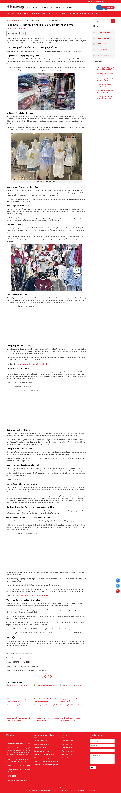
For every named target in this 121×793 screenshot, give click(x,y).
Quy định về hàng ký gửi (42, 751)
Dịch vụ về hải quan (104, 32)
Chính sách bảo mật (40, 747)
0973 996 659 (12, 776)
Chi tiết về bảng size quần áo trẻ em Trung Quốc (34, 595)
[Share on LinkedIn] (52, 676)
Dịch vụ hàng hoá (103, 38)
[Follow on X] (110, 1)
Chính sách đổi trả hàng (41, 758)
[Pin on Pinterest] (49, 676)
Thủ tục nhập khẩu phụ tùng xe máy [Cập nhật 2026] (105, 68)
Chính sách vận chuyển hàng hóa (44, 754)
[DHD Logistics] (15, 7)
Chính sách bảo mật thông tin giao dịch (46, 765)
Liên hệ (94, 14)
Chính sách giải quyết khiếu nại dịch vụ (46, 761)
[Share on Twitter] (43, 676)
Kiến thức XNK (85, 14)
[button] (114, 14)
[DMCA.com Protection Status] (60, 788)
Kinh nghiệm (74, 14)
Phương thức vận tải (68, 751)
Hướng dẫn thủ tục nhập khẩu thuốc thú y (104, 85)
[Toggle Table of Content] (23, 33)
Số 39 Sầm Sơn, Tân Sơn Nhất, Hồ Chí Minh (59, 8)
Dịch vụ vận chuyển (39, 14)
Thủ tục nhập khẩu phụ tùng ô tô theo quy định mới (105, 79)
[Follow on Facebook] (106, 1)
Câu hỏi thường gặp (40, 741)
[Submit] (113, 21)
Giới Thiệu (10, 14)
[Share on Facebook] (40, 676)
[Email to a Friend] (46, 676)
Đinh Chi (22, 28)
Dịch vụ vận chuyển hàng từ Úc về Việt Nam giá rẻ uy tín (106, 74)
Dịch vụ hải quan (23, 14)
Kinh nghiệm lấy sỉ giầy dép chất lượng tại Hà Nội (32, 364)
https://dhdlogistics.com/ (19, 658)
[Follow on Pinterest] (111, 1)
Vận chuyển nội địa (103, 55)
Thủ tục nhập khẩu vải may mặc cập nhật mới (105, 91)
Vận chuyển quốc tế (104, 49)
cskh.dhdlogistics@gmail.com (96, 1)
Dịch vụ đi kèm (102, 44)
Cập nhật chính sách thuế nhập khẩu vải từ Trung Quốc (105, 98)
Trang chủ (9, 20)
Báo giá (65, 14)
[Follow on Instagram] (108, 1)
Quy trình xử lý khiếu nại (41, 744)
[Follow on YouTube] (113, 1)
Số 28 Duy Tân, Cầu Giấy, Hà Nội (36, 8)
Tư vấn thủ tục (54, 14)
